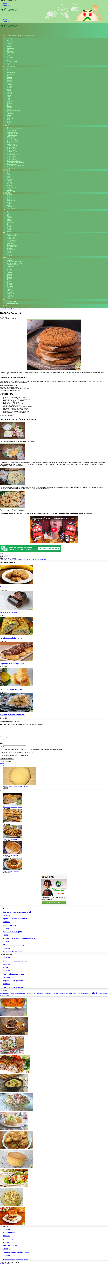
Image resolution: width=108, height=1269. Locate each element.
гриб (8, 993)
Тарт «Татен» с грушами (11, 871)
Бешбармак (10, 74)
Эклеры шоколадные (8, 612)
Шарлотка (10, 287)
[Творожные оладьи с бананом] (16, 1149)
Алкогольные (11, 191)
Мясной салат (11, 136)
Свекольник (10, 54)
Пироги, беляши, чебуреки (15, 261)
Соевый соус (11, 237)
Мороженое (10, 222)
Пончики (9, 292)
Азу (8, 67)
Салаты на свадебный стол (15, 165)
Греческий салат (12, 130)
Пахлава (9, 277)
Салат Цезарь (11, 159)
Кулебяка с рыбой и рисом (11, 638)
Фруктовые (10, 184)
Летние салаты (11, 142)
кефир (30, 993)
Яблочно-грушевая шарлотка (12, 807)
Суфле (9, 298)
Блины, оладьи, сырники (14, 263)
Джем (8, 205)
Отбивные (10, 113)
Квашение (10, 206)
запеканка (17, 993)
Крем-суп (9, 45)
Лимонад (9, 185)
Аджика (9, 203)
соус (100, 993)
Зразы (9, 95)
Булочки (9, 274)
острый (2, 555)
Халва (9, 231)
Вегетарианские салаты (14, 129)
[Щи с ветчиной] (14, 1092)
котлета (34, 993)
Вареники (10, 83)
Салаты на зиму (12, 164)
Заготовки (7, 193)
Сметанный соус (12, 235)
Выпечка (6, 257)
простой (86, 993)
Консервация (11, 208)
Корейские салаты (12, 133)
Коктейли (9, 190)
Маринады (10, 243)
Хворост (9, 271)
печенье (7, 555)
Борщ (8, 40)
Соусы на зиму (11, 240)
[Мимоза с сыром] (14, 1130)
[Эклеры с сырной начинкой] (16, 686)
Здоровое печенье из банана (11, 587)
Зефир (9, 214)
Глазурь (9, 295)
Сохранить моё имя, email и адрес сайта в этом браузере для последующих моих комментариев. (32, 749)
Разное (6, 300)
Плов (8, 119)
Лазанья (9, 103)
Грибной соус (11, 249)
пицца (78, 993)
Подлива (9, 121)
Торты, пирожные (12, 264)
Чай (8, 173)
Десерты (6, 209)
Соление (9, 202)
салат (95, 992)
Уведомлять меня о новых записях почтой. (15, 755)
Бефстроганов (11, 72)
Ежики (9, 90)
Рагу (8, 124)
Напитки (6, 170)
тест (1, 995)
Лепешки (9, 278)
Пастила (9, 225)
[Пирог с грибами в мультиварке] (12, 1225)
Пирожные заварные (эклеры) (12, 663)
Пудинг (9, 226)
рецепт (90, 993)
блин (1, 993)
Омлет (9, 112)
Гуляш (9, 87)
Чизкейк (9, 284)
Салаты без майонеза (14, 161)
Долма (9, 89)
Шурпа (9, 63)
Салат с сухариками (13, 154)
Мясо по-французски (13, 110)
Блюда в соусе (11, 246)
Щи (8, 64)
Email (2, 743)
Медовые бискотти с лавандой (12, 715)
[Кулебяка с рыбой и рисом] (16, 634)
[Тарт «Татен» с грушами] (12, 870)
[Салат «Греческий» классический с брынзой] (14, 1187)
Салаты (6, 125)
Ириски (9, 216)
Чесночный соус (12, 245)
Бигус (8, 75)
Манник (9, 289)
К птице (9, 252)
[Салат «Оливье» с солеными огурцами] (16, 1111)
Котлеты (9, 101)
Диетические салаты (13, 141)
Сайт (1, 746)
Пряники (9, 280)
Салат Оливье (11, 153)
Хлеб (8, 267)
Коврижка (10, 297)
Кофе (8, 174)
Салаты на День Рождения (15, 162)
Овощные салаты (12, 145)
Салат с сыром (11, 156)
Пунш (8, 171)
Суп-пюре (10, 57)
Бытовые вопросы (12, 303)
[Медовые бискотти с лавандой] (16, 711)
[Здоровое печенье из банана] (16, 583)
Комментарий (4, 737)
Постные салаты (12, 148)
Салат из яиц (11, 144)
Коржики (9, 260)
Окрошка (9, 49)
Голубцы (9, 86)
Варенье (9, 194)
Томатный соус (11, 242)
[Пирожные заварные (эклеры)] (16, 660)
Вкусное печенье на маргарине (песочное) (16, 786)
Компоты (9, 182)
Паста (9, 115)
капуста (25, 993)
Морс (8, 177)
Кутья (8, 219)
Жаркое (9, 92)
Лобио (9, 106)
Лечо (8, 199)
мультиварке (51, 993)
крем (38, 993)
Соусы (5, 232)
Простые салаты (12, 150)
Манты (9, 109)
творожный (104, 993)
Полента (9, 122)
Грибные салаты (12, 132)
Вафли (9, 258)
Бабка (9, 71)
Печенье (9, 269)
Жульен (9, 93)
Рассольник (10, 52)
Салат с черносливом (13, 158)
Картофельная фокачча (10, 855)
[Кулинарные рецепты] (9, 16)
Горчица (9, 248)
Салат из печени (12, 151)
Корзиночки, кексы (12, 266)
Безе (8, 211)
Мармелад (10, 220)
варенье (4, 993)
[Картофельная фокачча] (12, 853)
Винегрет (9, 127)
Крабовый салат (12, 135)
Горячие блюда (9, 66)
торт (4, 995)
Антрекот (9, 69)
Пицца (9, 281)
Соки (8, 188)
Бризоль (9, 80)
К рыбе (9, 254)
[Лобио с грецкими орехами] (14, 1035)
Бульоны (9, 42)
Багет (5, 823)
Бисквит (9, 275)
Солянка (9, 55)
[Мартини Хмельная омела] (13, 1016)
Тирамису (10, 229)
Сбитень (9, 179)
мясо (57, 993)
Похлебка (10, 51)
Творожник (10, 293)
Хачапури (10, 283)
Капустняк (10, 43)
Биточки (9, 77)
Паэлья (9, 116)
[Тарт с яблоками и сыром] (12, 837)
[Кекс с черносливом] (12, 1054)
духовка (12, 993)
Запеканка (10, 290)
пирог (70, 993)
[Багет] (12, 821)
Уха (8, 58)
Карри (9, 96)
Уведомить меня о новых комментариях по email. (17, 752)
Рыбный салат (11, 138)
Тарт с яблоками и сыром (11, 839)
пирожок (75, 993)
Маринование (11, 200)
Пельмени (10, 118)
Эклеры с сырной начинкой (11, 689)
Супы (5, 37)
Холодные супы (12, 61)
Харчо (9, 60)
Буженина (10, 81)
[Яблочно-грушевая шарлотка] (12, 805)
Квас (8, 176)
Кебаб (9, 100)
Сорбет (9, 228)
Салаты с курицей (12, 139)
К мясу (9, 251)
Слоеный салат (11, 168)
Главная (2, 309)
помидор (82, 993)
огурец (59, 993)
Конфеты (9, 217)
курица (46, 993)
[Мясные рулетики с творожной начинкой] (15, 1073)
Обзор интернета (12, 301)
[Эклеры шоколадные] (16, 609)
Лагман (9, 46)
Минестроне (10, 48)
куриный (41, 993)
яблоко (7, 995)
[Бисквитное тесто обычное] (16, 1168)
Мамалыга (10, 107)
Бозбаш (9, 38)
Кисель (9, 180)
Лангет (9, 104)
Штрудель (10, 286)
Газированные (11, 187)
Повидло (9, 197)
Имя (2, 740)
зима (21, 993)
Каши (8, 98)
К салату (9, 255)
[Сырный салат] (11, 1206)
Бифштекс (10, 78)
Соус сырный (11, 238)
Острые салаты (11, 147)
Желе (8, 213)
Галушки (9, 84)
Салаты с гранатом (13, 167)
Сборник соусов (12, 234)
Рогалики (9, 272)
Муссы (9, 223)
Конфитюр (10, 196)
